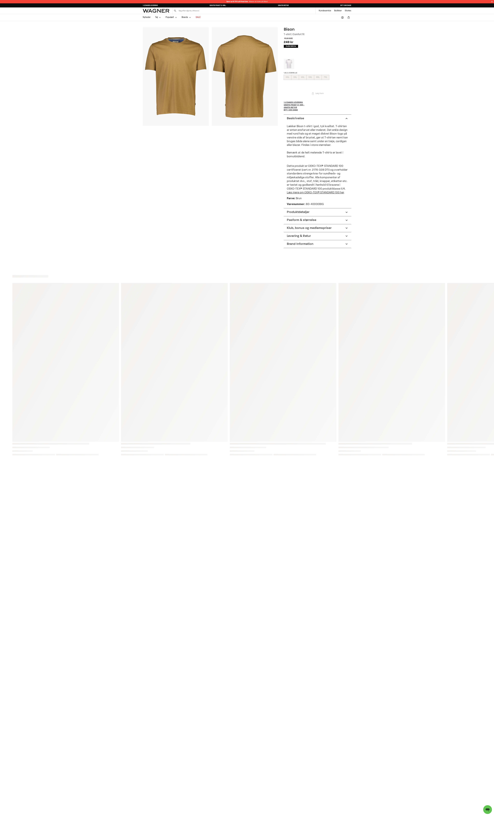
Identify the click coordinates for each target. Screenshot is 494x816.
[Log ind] (342, 17)
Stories (348, 11)
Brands (185, 17)
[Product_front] (176, 76)
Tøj (156, 17)
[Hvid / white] (289, 64)
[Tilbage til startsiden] (156, 11)
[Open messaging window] (487, 809)
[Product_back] (245, 76)
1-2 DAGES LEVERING (150, 5)
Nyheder (147, 17)
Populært (170, 17)
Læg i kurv (319, 93)
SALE (198, 17)
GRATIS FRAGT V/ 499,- (218, 5)
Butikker (338, 11)
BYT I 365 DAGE (345, 5)
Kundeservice (325, 11)
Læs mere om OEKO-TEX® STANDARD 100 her (315, 192)
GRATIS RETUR (283, 5)
